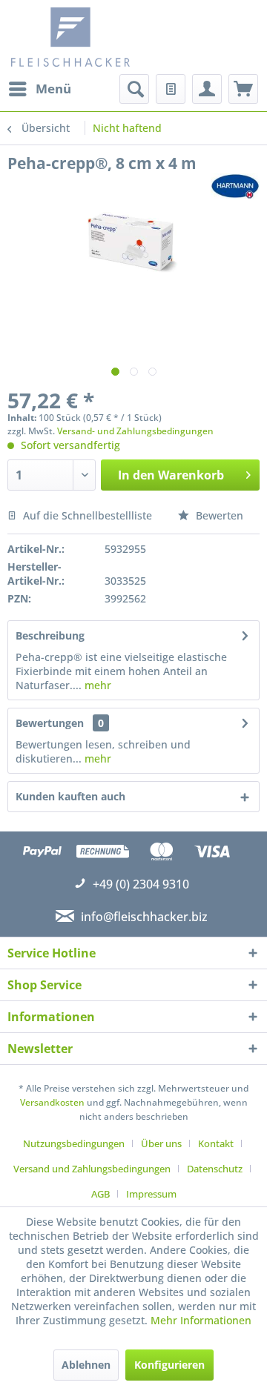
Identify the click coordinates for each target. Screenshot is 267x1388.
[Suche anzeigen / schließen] (134, 89)
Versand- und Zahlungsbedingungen (135, 431)
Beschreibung (50, 635)
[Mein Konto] (207, 89)
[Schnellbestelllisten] (170, 89)
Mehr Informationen (201, 1320)
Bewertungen (50, 723)
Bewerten (218, 515)
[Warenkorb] (243, 89)
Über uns (161, 1143)
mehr (96, 685)
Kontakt (216, 1143)
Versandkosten (52, 1102)
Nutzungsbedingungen (74, 1143)
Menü (53, 88)
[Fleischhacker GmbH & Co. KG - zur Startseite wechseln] (74, 37)
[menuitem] (39, 89)
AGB (100, 1194)
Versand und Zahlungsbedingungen (92, 1168)
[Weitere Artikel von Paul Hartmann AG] (235, 186)
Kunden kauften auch (70, 796)
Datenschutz (215, 1168)
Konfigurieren (169, 1365)
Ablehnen (86, 1365)
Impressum (151, 1194)
